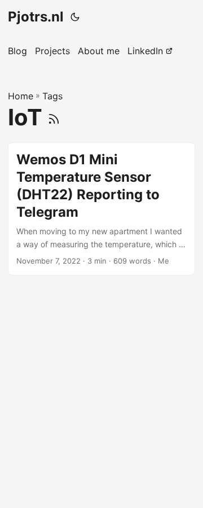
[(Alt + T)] (75, 17)
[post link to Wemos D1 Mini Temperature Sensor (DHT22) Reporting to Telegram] (101, 209)
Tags (52, 96)
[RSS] (53, 117)
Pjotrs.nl (36, 16)
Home (20, 96)
